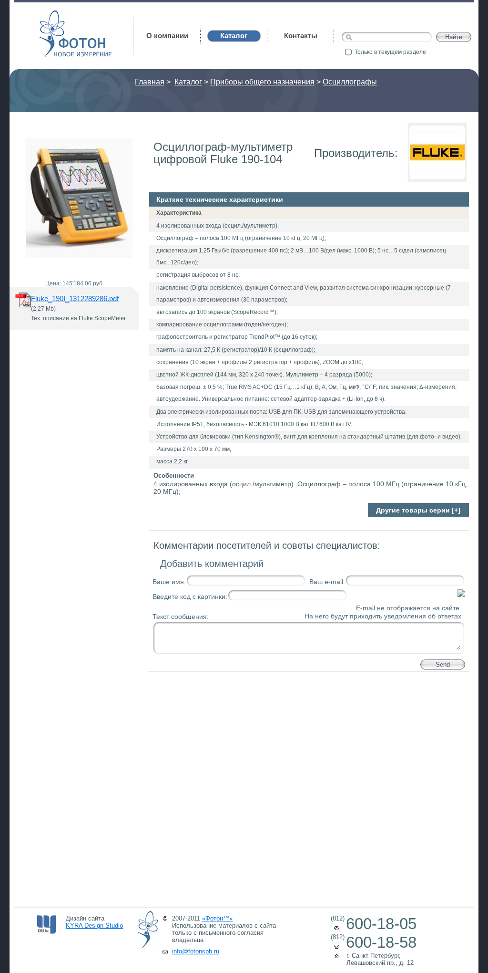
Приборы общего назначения (262, 82)
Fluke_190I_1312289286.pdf (75, 298)
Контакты (300, 35)
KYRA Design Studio (94, 925)
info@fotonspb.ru (195, 951)
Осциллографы (350, 82)
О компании (167, 35)
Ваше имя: (169, 582)
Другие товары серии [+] (418, 510)
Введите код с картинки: (189, 596)
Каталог (188, 82)
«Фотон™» (217, 918)
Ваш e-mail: (327, 582)
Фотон (52, 15)
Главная (149, 82)
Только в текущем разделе (390, 52)
